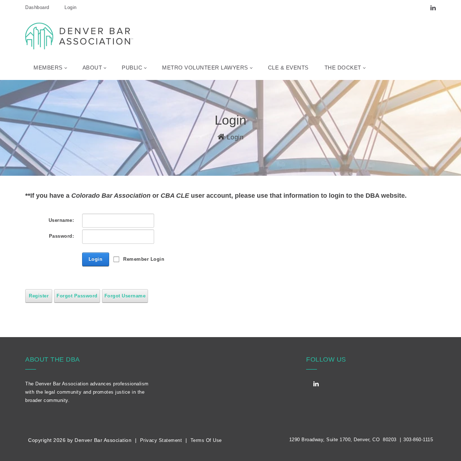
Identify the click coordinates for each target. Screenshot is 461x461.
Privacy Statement (161, 440)
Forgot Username (125, 296)
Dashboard (37, 7)
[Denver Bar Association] (79, 35)
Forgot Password (77, 296)
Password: (61, 236)
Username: (61, 220)
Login (70, 7)
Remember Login (143, 259)
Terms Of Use (206, 440)
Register (39, 296)
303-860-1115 (418, 439)
